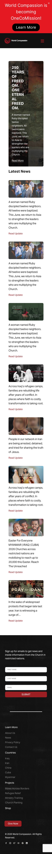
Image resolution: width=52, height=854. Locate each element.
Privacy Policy (12, 742)
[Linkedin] (27, 843)
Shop (8, 808)
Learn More (26, 27)
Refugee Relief (13, 793)
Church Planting (13, 802)
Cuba (8, 772)
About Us (10, 732)
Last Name (9, 675)
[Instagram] (10, 843)
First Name (9, 666)
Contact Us (11, 747)
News (8, 737)
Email (7, 684)
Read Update (16, 233)
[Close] (49, 3)
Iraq (7, 758)
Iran (7, 763)
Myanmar (10, 777)
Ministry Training (14, 797)
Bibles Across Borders (17, 788)
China (8, 767)
